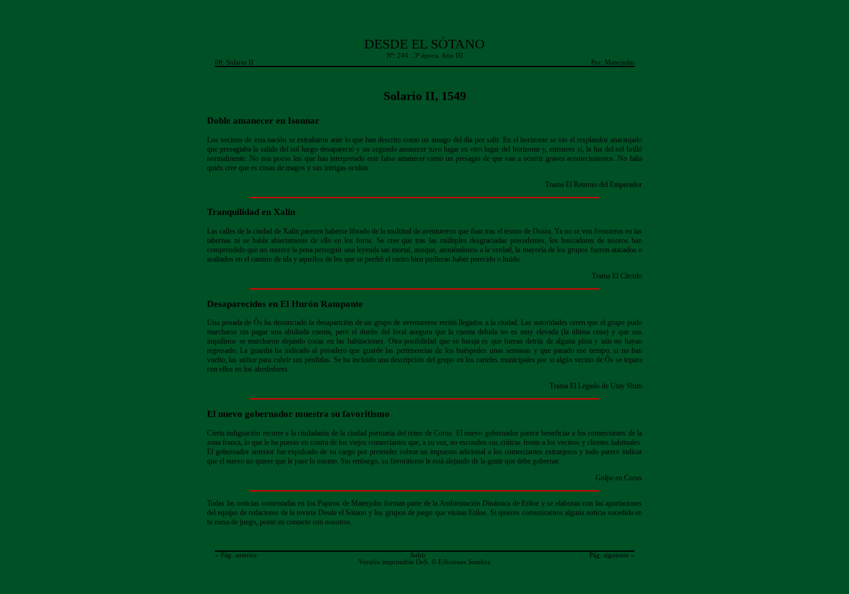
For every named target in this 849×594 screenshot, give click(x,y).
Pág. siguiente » (612, 555)
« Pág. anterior (236, 555)
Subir (418, 555)
